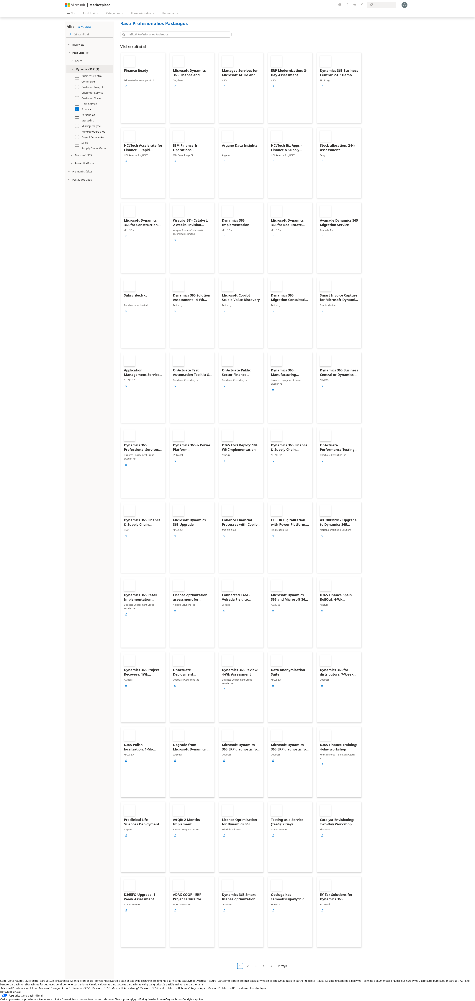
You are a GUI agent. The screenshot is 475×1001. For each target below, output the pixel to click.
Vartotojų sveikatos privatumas (19, 999)
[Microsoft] (75, 5)
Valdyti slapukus (193, 999)
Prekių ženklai (147, 999)
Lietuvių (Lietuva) (10, 992)
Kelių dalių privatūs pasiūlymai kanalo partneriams (172, 984)
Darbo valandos (99, 980)
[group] (126, 86)
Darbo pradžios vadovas (125, 980)
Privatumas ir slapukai (101, 999)
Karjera (195, 988)
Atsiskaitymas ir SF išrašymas (267, 980)
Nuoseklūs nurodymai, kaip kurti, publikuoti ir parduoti (426, 980)
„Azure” (65, 988)
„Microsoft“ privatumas (235, 988)
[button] (123, 34)
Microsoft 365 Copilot (153, 988)
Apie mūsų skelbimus (170, 999)
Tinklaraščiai (62, 980)
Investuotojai (258, 988)
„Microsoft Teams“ (178, 988)
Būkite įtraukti (315, 980)
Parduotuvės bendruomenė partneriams (64, 984)
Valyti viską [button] (84, 26)
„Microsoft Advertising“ (124, 988)
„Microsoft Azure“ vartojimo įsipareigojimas (223, 980)
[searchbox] (93, 34)
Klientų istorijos (79, 980)
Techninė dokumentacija (156, 980)
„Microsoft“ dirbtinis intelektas (18, 988)
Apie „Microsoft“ (210, 988)
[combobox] (177, 34)
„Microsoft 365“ (100, 988)
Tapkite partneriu (296, 980)
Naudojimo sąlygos (127, 999)
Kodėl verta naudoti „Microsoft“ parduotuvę (27, 980)
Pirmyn (282, 966)
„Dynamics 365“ (80, 988)
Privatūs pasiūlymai (183, 980)
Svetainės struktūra (49, 999)
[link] (143, 88)
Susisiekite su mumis (74, 999)
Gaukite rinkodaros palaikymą (343, 980)
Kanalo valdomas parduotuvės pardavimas (115, 984)
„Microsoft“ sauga (49, 988)
